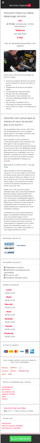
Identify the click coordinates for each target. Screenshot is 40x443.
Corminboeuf (7, 387)
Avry (10, 374)
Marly (4, 374)
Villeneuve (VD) (8, 392)
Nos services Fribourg (11, 428)
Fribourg (5, 368)
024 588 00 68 (20, 33)
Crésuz (5, 399)
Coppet (13, 367)
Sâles (4, 396)
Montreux (6, 389)
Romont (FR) (24, 371)
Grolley (13, 371)
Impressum (6, 423)
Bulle (20, 368)
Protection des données (12, 426)
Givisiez (5, 371)
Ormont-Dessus (8, 394)
